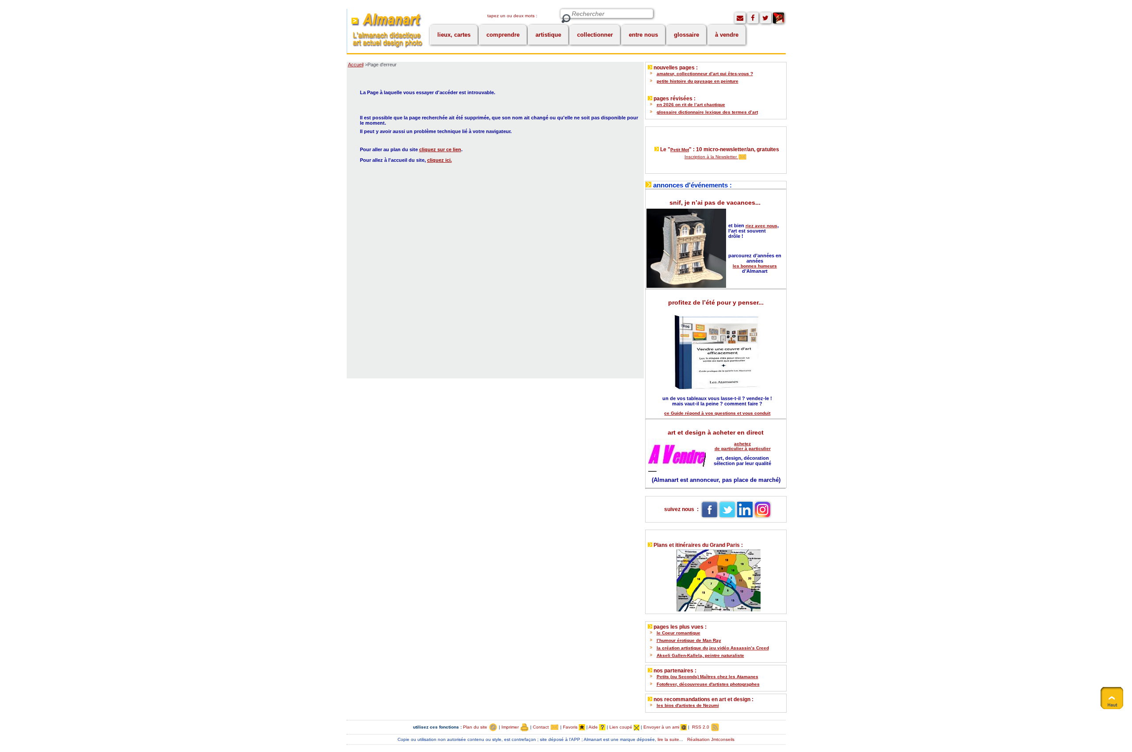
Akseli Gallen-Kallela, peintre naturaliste (700, 655)
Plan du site (476, 727)
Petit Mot (679, 149)
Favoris (571, 727)
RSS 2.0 (701, 727)
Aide (594, 727)
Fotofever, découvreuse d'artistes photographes (708, 684)
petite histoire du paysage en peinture (697, 81)
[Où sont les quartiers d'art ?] (716, 578)
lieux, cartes (453, 34)
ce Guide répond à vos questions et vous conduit (717, 413)
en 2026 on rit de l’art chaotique (691, 104)
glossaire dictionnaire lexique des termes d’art (707, 112)
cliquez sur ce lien (440, 149)
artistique (548, 34)
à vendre (726, 34)
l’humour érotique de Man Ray (689, 640)
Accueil (355, 64)
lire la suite (668, 739)
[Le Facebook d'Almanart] (752, 17)
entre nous (643, 34)
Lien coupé (621, 727)
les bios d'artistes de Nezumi (688, 705)
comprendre (503, 34)
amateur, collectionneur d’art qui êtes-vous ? (705, 73)
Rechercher (566, 18)
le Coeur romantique (678, 632)
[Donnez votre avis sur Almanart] (740, 17)
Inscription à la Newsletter (711, 156)
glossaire (686, 34)
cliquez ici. (439, 160)
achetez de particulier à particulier (743, 446)
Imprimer (510, 727)
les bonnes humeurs (755, 265)
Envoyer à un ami (662, 727)
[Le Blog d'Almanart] (778, 17)
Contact (541, 727)
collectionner (595, 34)
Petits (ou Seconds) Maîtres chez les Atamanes (707, 676)
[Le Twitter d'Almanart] (765, 17)
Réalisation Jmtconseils (710, 739)
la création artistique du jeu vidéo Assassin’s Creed (713, 647)
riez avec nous (761, 225)
